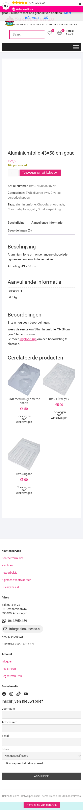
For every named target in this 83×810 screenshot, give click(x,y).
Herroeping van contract (41, 804)
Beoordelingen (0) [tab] (20, 230)
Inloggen (7, 661)
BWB (29, 193)
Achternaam (9, 722)
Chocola (43, 204)
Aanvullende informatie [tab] (46, 222)
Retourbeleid (9, 572)
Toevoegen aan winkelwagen (40, 172)
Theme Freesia (48, 795)
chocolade (57, 204)
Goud (41, 209)
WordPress (74, 795)
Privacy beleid (10, 587)
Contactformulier (12, 558)
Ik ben (5, 749)
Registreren (9, 668)
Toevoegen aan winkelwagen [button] (24, 419)
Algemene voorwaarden (16, 580)
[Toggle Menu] (76, 47)
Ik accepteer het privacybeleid (24, 763)
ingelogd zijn (28, 339)
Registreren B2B (12, 676)
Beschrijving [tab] (16, 222)
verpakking (53, 209)
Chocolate (15, 209)
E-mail (5, 735)
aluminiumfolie (26, 204)
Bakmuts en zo (10, 795)
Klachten (7, 565)
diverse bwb (41, 193)
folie (26, 209)
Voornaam (8, 708)
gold (33, 209)
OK (46, 18)
